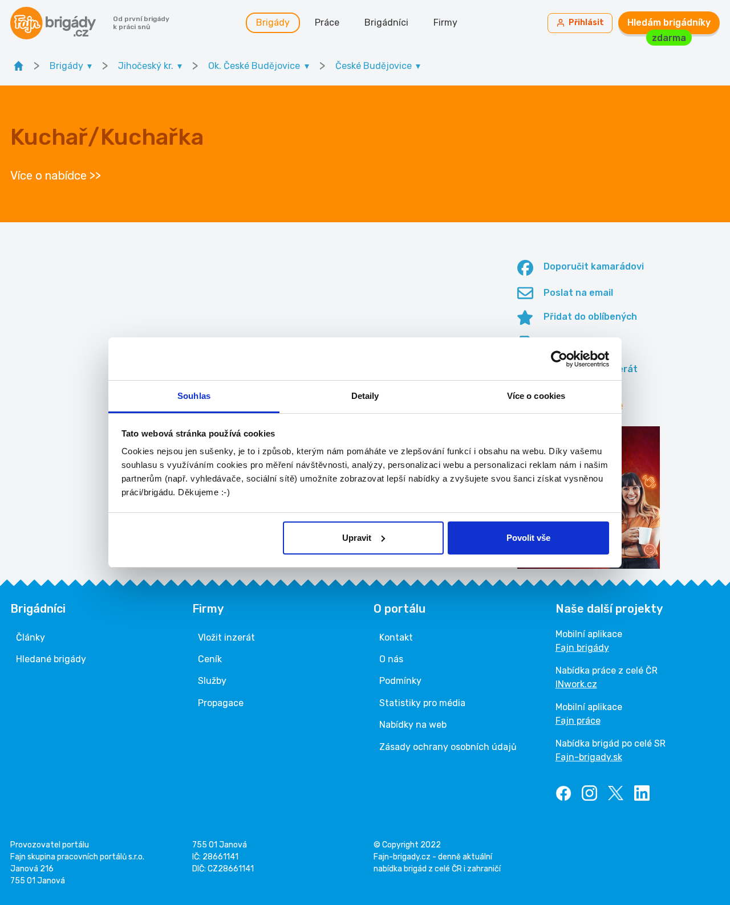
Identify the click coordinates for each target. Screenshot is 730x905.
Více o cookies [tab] (536, 396)
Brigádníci (386, 22)
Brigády (273, 22)
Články (30, 637)
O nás (391, 659)
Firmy (445, 22)
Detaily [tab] (365, 396)
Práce (327, 22)
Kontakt (396, 637)
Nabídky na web (413, 724)
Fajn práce (578, 720)
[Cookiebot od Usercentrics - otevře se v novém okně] (559, 359)
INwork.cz (576, 684)
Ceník (210, 659)
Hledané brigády (51, 659)
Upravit (356, 538)
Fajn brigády (582, 647)
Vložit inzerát (226, 637)
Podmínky (400, 680)
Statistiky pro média (422, 703)
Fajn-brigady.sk (588, 757)
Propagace (221, 703)
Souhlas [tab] (193, 396)
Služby (212, 680)
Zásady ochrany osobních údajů (448, 746)
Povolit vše (528, 538)
